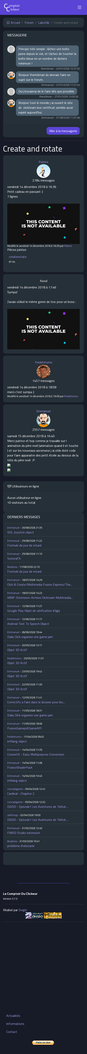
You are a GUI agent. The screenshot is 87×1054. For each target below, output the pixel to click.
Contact (11, 1032)
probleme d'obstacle (21, 846)
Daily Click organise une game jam (30, 637)
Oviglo (23, 910)
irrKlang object (17, 741)
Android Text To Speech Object (28, 624)
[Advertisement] (43, 968)
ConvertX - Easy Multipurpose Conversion (35, 754)
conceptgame (15, 788)
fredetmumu (43, 362)
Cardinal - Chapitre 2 (20, 793)
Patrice (43, 162)
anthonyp (12, 815)
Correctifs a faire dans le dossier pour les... (36, 702)
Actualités (13, 1016)
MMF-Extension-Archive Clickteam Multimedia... (40, 598)
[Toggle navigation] (79, 7)
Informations (15, 1024)
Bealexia (12, 566)
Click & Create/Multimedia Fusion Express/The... (39, 584)
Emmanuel (43, 411)
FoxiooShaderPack (19, 767)
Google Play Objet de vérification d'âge (33, 611)
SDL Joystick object (20, 532)
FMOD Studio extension (23, 833)
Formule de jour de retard (24, 545)
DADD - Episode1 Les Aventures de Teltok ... (37, 807)
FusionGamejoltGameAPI (24, 728)
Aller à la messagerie (63, 131)
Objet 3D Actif (17, 650)
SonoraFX (14, 558)
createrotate (18, 257)
